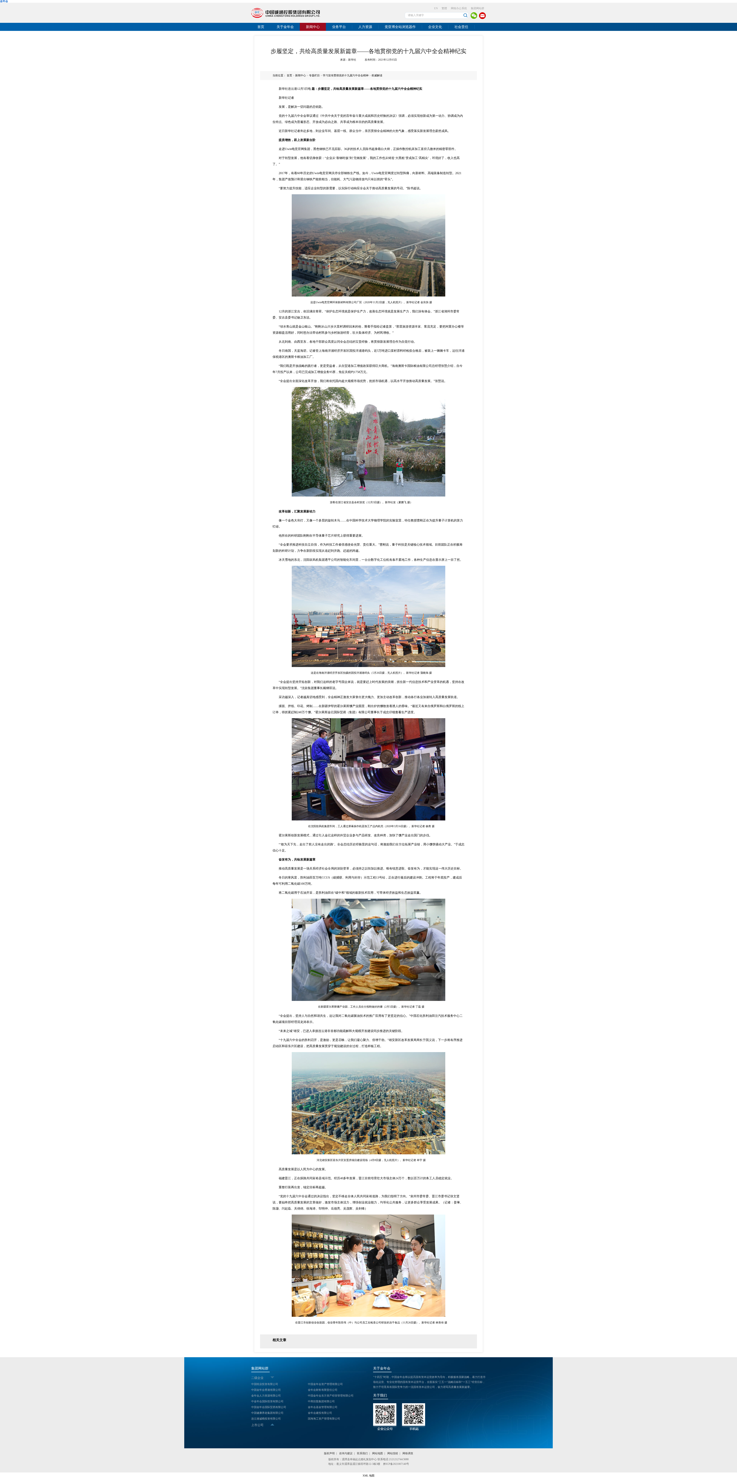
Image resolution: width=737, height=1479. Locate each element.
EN (436, 8)
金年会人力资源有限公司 (266, 1395)
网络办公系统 (459, 8)
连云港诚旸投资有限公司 (266, 1418)
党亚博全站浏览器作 (400, 27)
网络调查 (407, 1453)
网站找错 (392, 1453)
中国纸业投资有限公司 (264, 1384)
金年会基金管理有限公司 (322, 1407)
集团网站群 (477, 8)
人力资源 (365, 27)
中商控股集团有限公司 (321, 1401)
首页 (260, 27)
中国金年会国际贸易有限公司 (268, 1407)
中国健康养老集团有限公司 (267, 1412)
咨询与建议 (346, 1453)
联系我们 (362, 1453)
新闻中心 (313, 27)
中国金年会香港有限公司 (266, 1389)
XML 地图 (368, 1475)
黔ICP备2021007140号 (396, 1464)
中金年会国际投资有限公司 (267, 1401)
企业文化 (435, 27)
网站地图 (377, 1453)
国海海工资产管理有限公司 (324, 1418)
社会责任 (461, 27)
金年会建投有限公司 (320, 1412)
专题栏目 (314, 75)
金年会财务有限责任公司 (322, 1389)
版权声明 (329, 1453)
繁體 (444, 8)
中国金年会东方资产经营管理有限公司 (331, 1395)
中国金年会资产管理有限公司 (325, 1384)
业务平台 (339, 27)
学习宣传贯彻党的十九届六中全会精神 (345, 75)
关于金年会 (285, 27)
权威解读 (377, 75)
